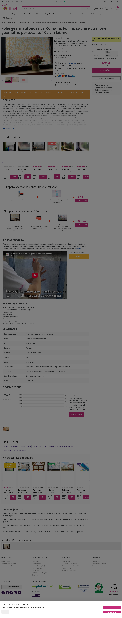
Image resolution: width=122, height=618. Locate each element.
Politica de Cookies (38, 607)
